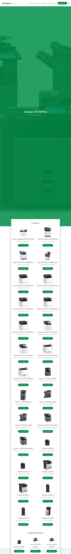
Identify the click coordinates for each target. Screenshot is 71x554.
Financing (43, 3)
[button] (37, 3)
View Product (23, 245)
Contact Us (53, 3)
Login (48, 3)
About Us (31, 3)
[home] (9, 3)
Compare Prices (62, 3)
